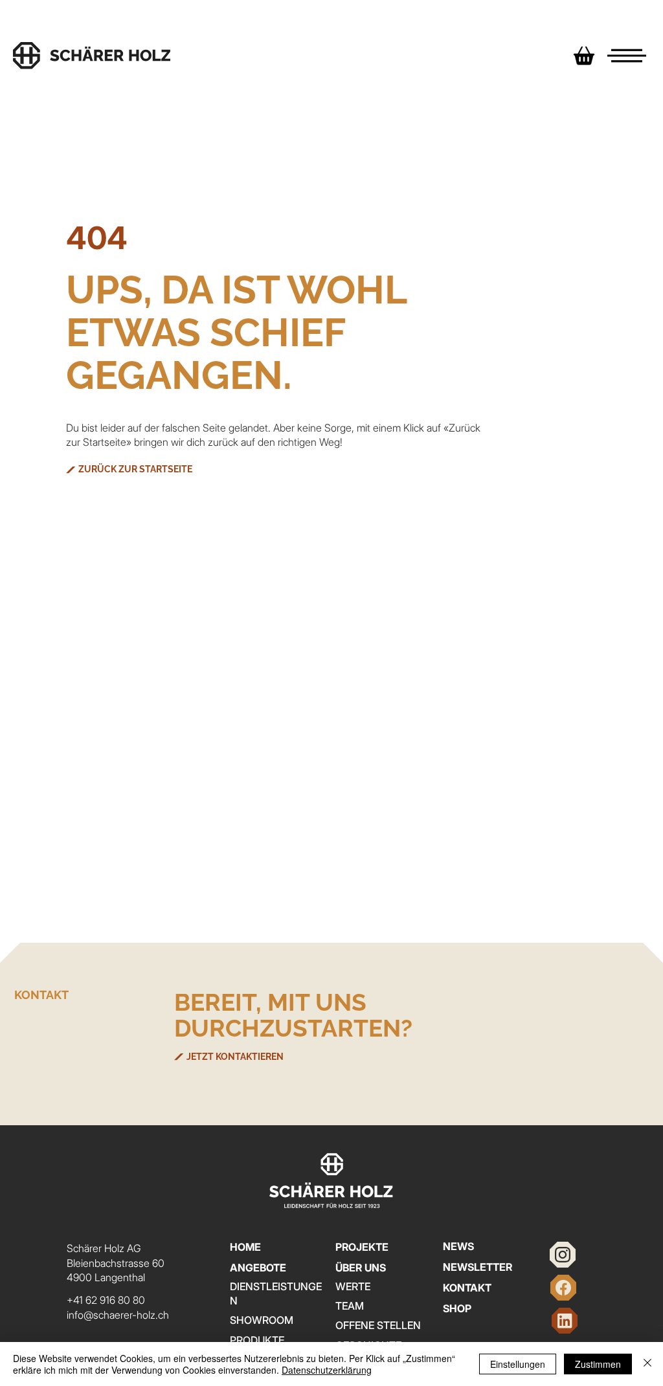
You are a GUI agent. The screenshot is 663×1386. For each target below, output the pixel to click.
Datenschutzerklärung (327, 1369)
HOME (245, 1246)
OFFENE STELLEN (378, 1325)
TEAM (349, 1305)
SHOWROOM (261, 1320)
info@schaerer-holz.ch (118, 1314)
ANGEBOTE (258, 1267)
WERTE (352, 1286)
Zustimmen (598, 1364)
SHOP (457, 1308)
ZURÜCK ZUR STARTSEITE (135, 469)
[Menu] (626, 55)
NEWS (458, 1246)
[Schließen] (647, 1364)
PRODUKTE (257, 1340)
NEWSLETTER (477, 1266)
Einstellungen (517, 1364)
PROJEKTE (361, 1246)
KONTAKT (467, 1287)
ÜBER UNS (360, 1267)
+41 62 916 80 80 (106, 1299)
